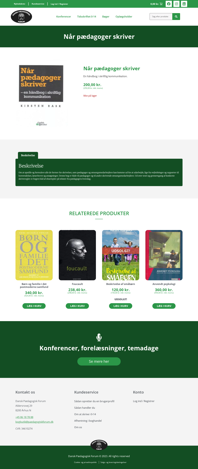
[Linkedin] (184, 4)
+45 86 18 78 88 (24, 417)
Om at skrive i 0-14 (85, 414)
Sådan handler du (84, 407)
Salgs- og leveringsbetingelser (114, 462)
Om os (78, 427)
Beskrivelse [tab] (28, 155)
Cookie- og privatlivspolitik (85, 462)
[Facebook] (169, 4)
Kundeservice (38, 3)
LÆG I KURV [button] (34, 306)
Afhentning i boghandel (88, 420)
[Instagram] (176, 4)
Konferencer (63, 16)
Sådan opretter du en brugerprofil (94, 401)
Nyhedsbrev (19, 3)
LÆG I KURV (121, 306)
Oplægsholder (124, 16)
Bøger (105, 16)
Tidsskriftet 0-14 (86, 16)
